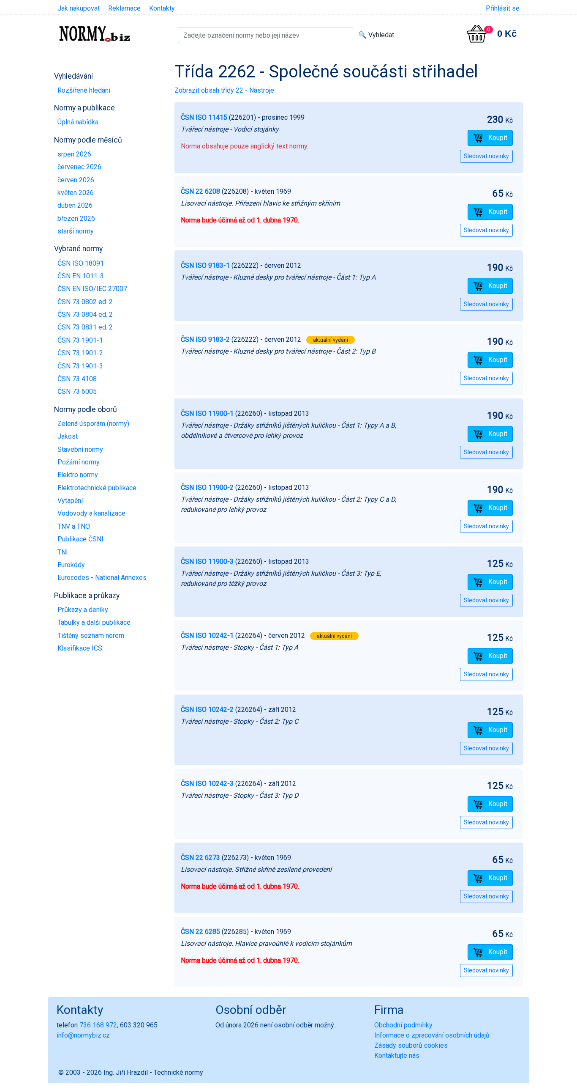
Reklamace (124, 8)
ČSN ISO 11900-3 (207, 561)
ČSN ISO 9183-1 (205, 265)
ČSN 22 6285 (200, 932)
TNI (62, 552)
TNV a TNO (73, 526)
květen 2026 (75, 193)
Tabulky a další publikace (94, 622)
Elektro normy (77, 475)
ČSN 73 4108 (77, 379)
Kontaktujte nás (396, 1056)
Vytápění (70, 501)
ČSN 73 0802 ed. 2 (85, 302)
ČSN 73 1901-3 (80, 366)
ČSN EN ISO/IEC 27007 (92, 289)
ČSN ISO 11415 (204, 117)
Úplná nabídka (77, 122)
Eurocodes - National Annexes (102, 578)
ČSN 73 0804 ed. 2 (85, 314)
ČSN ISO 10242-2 (207, 710)
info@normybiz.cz (83, 1035)
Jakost (67, 436)
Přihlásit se (503, 8)
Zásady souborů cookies (411, 1045)
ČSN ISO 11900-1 (207, 413)
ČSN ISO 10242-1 (207, 635)
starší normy (75, 231)
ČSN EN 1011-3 (80, 276)
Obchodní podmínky (403, 1025)
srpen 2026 (74, 154)
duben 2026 (75, 205)
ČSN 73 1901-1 (80, 340)
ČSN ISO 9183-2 (205, 339)
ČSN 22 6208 (200, 191)
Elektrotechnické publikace (96, 488)
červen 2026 (75, 180)
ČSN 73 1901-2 (80, 353)
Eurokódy (71, 565)
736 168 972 (98, 1025)
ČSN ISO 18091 (80, 263)
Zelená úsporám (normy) (93, 424)
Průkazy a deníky (82, 610)
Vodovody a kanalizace (91, 513)
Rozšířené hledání (83, 90)
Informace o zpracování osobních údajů (432, 1035)
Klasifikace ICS (79, 648)
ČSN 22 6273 (200, 858)
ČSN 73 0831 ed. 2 (85, 327)
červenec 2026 (79, 167)
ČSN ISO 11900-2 (207, 487)
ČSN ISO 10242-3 (207, 784)
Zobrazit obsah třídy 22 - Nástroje (224, 90)
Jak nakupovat (78, 8)
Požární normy (78, 462)
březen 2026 (76, 218)
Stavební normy (80, 449)
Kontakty (162, 8)
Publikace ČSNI (80, 539)
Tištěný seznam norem (90, 635)
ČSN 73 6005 (77, 391)
